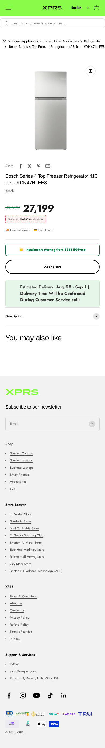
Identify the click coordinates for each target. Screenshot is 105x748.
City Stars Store (20, 563)
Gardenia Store (20, 521)
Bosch (9, 190)
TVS (13, 488)
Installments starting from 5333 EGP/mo (52, 249)
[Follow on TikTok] (50, 695)
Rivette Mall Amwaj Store (27, 556)
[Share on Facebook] (20, 166)
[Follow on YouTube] (36, 695)
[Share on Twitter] (29, 166)
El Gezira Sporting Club (26, 535)
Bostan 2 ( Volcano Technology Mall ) (36, 570)
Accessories (18, 481)
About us (16, 603)
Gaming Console (21, 453)
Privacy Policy (19, 617)
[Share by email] (47, 166)
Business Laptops (21, 467)
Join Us (15, 638)
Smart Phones (19, 474)
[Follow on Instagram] (22, 695)
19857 (14, 664)
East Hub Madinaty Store (27, 549)
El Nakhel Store (21, 514)
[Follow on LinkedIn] (64, 695)
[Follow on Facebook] (9, 695)
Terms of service (21, 631)
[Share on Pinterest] (38, 166)
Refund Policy (19, 624)
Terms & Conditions (23, 596)
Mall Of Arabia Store (24, 528)
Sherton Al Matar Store (26, 542)
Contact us (17, 610)
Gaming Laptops (21, 460)
